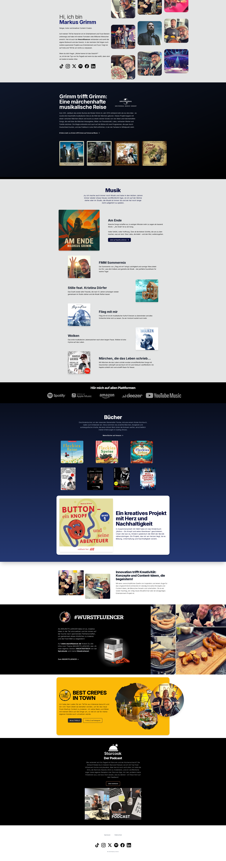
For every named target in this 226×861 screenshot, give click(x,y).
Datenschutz (118, 835)
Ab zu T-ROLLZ (75, 720)
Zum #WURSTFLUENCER (67, 659)
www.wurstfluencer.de (71, 644)
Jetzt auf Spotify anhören (118, 240)
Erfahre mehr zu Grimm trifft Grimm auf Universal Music (78, 133)
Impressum (107, 835)
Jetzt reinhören (113, 783)
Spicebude (62, 651)
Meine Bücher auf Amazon (112, 435)
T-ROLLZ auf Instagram (92, 720)
